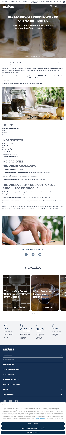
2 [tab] (33, 313)
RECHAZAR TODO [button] (33, 432)
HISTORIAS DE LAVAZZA (11, 369)
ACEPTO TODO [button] (33, 424)
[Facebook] (26, 254)
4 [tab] (36, 313)
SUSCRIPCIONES (9, 360)
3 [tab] (34, 313)
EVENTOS (55, 328)
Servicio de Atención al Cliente (40, 330)
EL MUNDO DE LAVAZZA (11, 379)
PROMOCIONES (8, 364)
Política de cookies (40, 418)
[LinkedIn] (40, 254)
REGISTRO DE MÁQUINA (11, 384)
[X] (33, 254)
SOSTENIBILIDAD (9, 374)
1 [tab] (31, 313)
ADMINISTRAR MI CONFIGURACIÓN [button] (33, 428)
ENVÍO (6, 328)
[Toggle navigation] (62, 6)
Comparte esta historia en (33, 249)
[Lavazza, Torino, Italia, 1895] (7, 6)
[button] (64, 2)
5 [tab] (38, 313)
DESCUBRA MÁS (19, 307)
